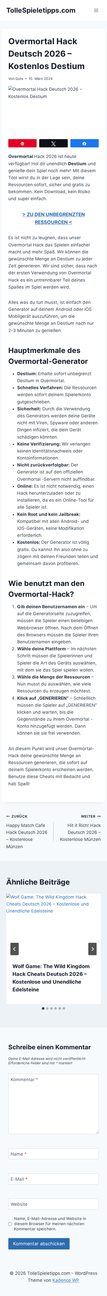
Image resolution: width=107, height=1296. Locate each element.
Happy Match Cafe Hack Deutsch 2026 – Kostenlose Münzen (27, 831)
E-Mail (19, 1179)
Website (19, 1204)
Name (19, 1154)
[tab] (43, 1008)
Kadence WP (65, 1280)
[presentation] (53, 925)
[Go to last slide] (14, 949)
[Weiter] (92, 949)
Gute (19, 79)
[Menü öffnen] (96, 10)
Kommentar (24, 1079)
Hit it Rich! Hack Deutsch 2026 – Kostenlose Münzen (80, 828)
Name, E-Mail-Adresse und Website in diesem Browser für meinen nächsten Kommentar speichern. (50, 1223)
